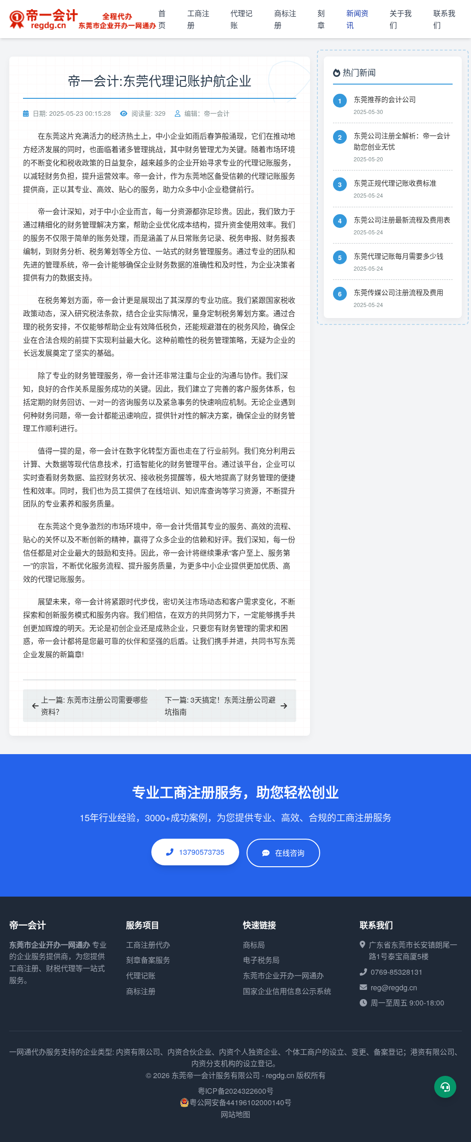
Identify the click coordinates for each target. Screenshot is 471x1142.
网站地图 (235, 1114)
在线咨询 (289, 852)
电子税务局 (261, 960)
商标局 (254, 944)
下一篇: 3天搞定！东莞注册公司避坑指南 (220, 705)
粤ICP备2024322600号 (236, 1090)
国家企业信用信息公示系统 (287, 991)
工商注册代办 (148, 944)
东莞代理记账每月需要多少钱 (398, 256)
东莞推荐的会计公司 (385, 99)
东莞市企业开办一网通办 (49, 944)
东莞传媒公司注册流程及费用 (398, 292)
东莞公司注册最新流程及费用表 (402, 219)
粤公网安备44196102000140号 (241, 1102)
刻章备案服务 (148, 960)
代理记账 (140, 975)
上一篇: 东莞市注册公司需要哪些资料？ (94, 705)
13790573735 (200, 852)
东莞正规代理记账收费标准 (395, 182)
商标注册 (140, 991)
